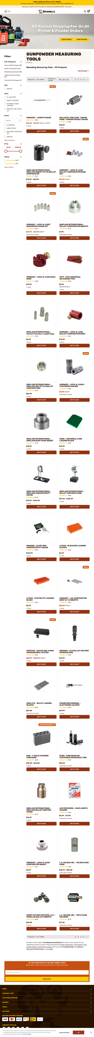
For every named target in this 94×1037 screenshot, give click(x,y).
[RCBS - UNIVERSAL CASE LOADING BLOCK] (74, 421)
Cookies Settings (64, 1032)
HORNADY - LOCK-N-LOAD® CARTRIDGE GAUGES (71, 385)
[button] (5, 11)
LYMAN (50, 949)
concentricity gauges (44, 947)
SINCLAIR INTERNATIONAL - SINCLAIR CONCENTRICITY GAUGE (38, 493)
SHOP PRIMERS (82, 39)
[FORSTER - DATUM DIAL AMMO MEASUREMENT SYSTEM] (41, 633)
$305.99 (18, 147)
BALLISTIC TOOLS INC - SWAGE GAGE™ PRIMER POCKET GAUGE (73, 118)
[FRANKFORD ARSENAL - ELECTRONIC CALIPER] (74, 686)
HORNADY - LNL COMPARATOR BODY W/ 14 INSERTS (73, 599)
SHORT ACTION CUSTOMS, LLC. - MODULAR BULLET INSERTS (41, 916)
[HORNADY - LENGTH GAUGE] (41, 100)
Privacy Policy (27, 1034)
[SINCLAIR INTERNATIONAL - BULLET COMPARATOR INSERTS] (74, 207)
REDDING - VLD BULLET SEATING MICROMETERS (74, 651)
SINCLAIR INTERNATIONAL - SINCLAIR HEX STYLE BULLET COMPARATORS (39, 386)
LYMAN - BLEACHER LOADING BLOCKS (72, 546)
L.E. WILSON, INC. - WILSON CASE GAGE (74, 863)
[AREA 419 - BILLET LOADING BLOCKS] (41, 686)
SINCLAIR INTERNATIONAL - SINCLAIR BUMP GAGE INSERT (39, 440)
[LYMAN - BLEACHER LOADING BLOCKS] (74, 528)
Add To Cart (41, 131)
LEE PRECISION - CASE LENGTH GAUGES (73, 809)
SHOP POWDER (67, 39)
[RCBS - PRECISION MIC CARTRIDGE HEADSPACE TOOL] (74, 738)
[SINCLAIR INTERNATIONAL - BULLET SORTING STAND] (74, 474)
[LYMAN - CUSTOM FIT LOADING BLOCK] (41, 581)
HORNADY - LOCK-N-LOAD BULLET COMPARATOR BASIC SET (72, 172)
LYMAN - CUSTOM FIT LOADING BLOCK (40, 599)
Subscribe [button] (47, 979)
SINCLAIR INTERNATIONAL (35, 949)
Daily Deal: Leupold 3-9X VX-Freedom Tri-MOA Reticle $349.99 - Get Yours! (47, 6)
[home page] (47, 12)
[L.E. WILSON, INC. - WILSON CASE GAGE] (74, 845)
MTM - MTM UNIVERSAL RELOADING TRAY (70, 278)
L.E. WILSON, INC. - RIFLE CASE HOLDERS (73, 916)
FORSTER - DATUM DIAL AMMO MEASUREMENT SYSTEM (40, 651)
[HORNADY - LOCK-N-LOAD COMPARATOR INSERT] (41, 845)
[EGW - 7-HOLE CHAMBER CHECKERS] (41, 738)
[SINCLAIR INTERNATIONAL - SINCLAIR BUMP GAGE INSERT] (41, 421)
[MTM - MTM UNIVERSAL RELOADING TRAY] (74, 259)
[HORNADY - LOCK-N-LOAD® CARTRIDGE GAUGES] (74, 367)
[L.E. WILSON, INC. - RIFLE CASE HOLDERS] (74, 897)
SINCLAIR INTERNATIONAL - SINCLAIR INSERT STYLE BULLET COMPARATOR (41, 172)
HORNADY (79, 947)
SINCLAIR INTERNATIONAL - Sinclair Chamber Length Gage (40, 333)
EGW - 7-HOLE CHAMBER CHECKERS (37, 756)
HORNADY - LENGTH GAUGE (38, 117)
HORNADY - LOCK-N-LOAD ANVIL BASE (41, 278)
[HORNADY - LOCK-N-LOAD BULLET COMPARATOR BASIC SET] (74, 152)
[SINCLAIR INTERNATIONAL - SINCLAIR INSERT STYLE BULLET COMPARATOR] (41, 152)
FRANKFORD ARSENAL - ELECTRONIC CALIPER (70, 704)
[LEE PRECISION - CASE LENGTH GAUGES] (74, 791)
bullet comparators (66, 945)
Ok (78, 1032)
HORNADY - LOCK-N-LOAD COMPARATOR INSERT (38, 863)
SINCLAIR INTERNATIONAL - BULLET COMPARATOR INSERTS (73, 225)
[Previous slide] (3, 31)
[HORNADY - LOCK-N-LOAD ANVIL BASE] (41, 259)
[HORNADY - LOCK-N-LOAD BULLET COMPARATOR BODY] (74, 314)
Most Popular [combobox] (82, 71)
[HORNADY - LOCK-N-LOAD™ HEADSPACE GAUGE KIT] (41, 207)
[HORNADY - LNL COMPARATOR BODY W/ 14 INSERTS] (74, 581)
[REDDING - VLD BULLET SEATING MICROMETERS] (74, 633)
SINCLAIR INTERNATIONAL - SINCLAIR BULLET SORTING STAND (38, 810)
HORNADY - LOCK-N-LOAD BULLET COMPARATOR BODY (72, 333)
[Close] (91, 1032)
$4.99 (8, 147)
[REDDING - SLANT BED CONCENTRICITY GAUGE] (41, 528)
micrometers (78, 945)
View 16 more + (9, 140)
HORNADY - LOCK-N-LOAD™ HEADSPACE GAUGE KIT (38, 225)
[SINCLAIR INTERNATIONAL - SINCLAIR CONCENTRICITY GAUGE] (41, 474)
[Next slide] (91, 31)
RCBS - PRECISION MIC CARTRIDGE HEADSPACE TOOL (73, 756)
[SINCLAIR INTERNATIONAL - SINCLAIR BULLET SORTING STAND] (41, 791)
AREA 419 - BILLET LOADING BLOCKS (39, 704)
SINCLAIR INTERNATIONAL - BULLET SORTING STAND (71, 492)
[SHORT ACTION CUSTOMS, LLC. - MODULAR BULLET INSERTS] (41, 897)
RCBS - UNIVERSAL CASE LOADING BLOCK (70, 440)
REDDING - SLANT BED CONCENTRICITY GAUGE (37, 546)
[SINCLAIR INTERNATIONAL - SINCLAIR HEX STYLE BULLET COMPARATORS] (41, 367)
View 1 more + (9, 167)
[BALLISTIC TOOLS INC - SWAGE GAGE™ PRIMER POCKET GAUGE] (74, 100)
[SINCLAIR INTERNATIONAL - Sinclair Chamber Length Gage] (41, 314)
